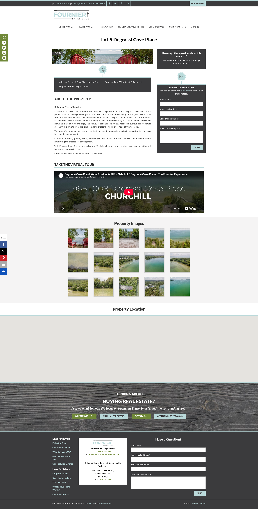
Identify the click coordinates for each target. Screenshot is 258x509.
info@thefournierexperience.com (89, 3)
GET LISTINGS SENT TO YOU (169, 416)
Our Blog (195, 26)
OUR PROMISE (197, 3)
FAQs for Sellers (60, 473)
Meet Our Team (106, 26)
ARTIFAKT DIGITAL (199, 503)
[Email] (3, 264)
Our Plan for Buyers (61, 447)
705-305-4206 (62, 3)
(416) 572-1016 (104, 479)
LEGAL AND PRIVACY (104, 503)
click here (185, 90)
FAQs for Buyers (60, 443)
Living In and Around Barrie (131, 26)
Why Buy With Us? (61, 451)
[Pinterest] (3, 258)
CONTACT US (90, 503)
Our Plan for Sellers (61, 478)
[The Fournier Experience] (71, 14)
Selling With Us (66, 26)
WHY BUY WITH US (84, 416)
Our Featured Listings (62, 463)
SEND (197, 147)
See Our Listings (157, 26)
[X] (3, 251)
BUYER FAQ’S (141, 416)
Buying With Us (86, 26)
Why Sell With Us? (61, 482)
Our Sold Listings (60, 494)
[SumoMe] (3, 271)
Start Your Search (177, 26)
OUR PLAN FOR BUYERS (113, 416)
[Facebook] (3, 244)
